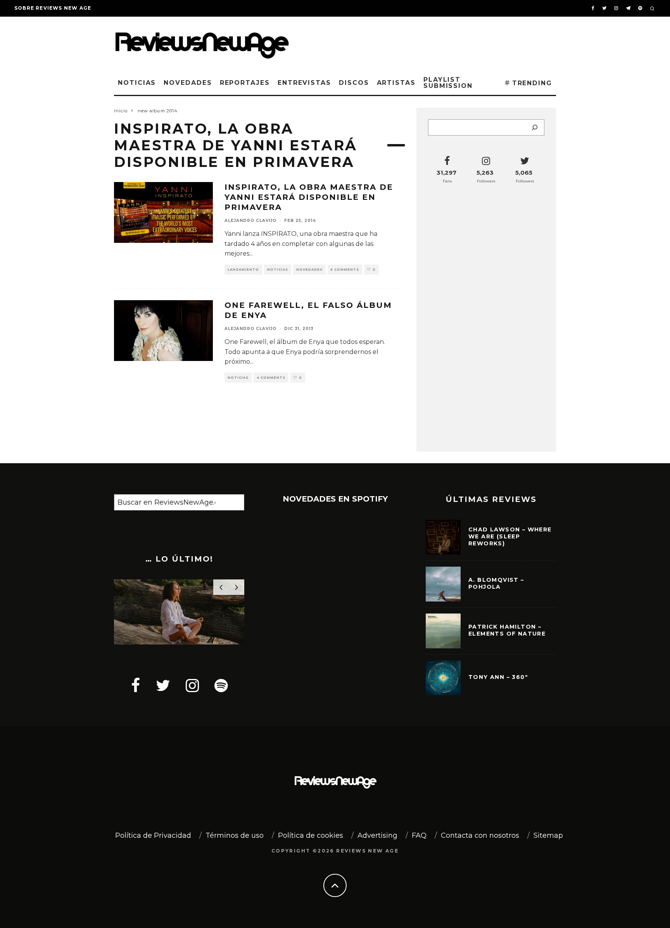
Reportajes (245, 82)
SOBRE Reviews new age (52, 8)
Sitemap (548, 835)
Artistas (396, 82)
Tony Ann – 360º (498, 677)
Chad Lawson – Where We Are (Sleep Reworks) (510, 536)
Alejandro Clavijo (250, 220)
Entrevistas (304, 82)
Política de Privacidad (153, 835)
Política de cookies (310, 835)
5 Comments (345, 270)
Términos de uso (234, 835)
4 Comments (271, 378)
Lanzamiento (243, 270)
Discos (354, 82)
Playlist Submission (448, 82)
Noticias (137, 82)
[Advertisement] (438, 42)
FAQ (419, 835)
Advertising (377, 835)
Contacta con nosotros (480, 835)
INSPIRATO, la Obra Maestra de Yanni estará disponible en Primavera (308, 197)
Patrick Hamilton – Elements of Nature (507, 630)
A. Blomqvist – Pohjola (496, 583)
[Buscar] (534, 127)
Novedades (188, 82)
